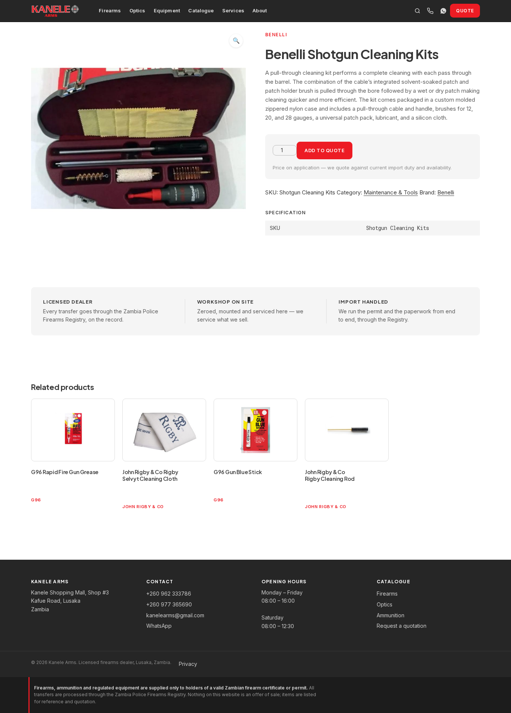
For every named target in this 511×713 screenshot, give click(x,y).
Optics (137, 10)
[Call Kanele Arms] (430, 11)
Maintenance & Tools (391, 192)
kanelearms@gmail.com (175, 615)
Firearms (110, 10)
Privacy (188, 664)
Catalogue (201, 10)
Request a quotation (401, 626)
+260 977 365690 (169, 604)
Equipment (167, 10)
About (260, 10)
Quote (465, 10)
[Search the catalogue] (417, 11)
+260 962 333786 (168, 593)
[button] (236, 40)
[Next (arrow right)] (498, 356)
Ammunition (390, 615)
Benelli (445, 192)
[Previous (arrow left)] (13, 356)
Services (233, 10)
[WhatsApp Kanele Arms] (443, 11)
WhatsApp (159, 626)
